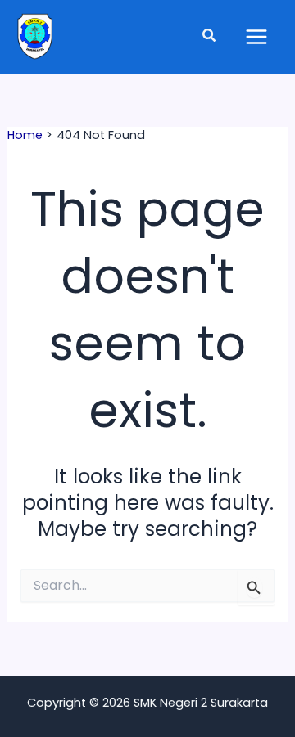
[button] (209, 36)
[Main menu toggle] (256, 37)
